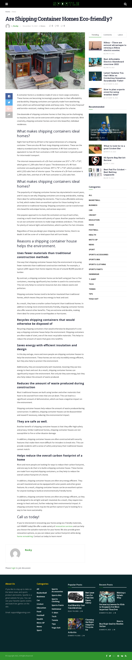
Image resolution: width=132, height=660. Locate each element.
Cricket (92, 215)
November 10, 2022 (30, 26)
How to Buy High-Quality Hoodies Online (111, 623)
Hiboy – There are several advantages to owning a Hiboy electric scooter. (115, 46)
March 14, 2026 (74, 635)
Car (90, 210)
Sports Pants (96, 269)
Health (92, 235)
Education (94, 220)
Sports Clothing (97, 264)
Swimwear (94, 274)
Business (93, 205)
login (13, 568)
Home (7, 12)
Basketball (94, 200)
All (90, 195)
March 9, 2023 (105, 630)
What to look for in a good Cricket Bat (114, 147)
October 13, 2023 (98, 138)
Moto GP (93, 239)
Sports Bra (94, 259)
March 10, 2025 (106, 613)
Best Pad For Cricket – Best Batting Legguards (115, 172)
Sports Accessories (98, 254)
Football (93, 230)
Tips (91, 294)
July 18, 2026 (73, 611)
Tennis (92, 289)
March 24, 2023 (110, 152)
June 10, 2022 (109, 178)
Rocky (15, 26)
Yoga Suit (93, 299)
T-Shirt (92, 279)
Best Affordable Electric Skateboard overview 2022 (114, 61)
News (14, 12)
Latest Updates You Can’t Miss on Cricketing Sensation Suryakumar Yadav (115, 77)
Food (91, 225)
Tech (91, 284)
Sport (92, 249)
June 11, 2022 (109, 163)
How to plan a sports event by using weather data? (114, 92)
